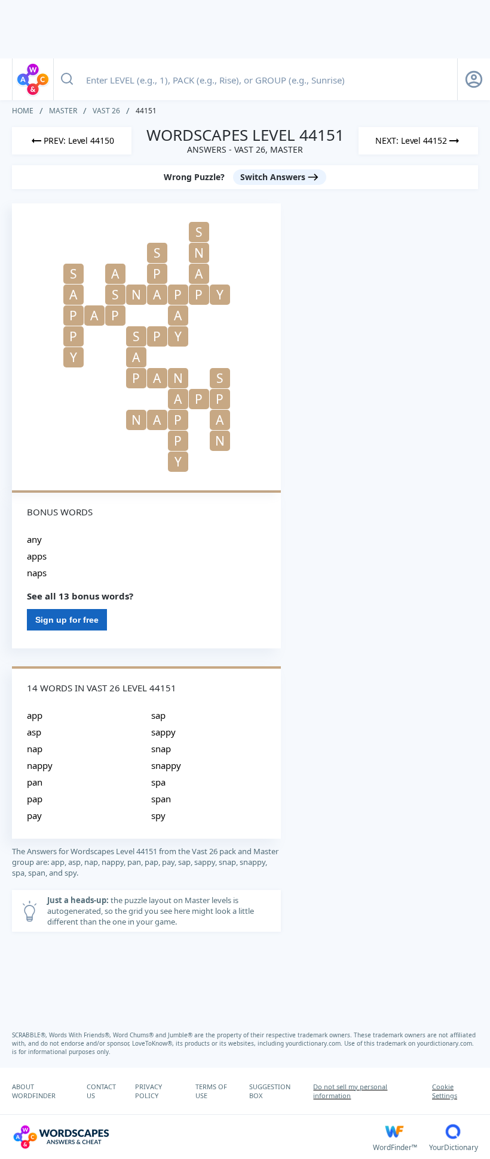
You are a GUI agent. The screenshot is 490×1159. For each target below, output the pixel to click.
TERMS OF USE (211, 1091)
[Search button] (67, 79)
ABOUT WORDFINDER (34, 1091)
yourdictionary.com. (315, 1043)
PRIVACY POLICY (148, 1091)
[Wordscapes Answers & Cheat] (33, 79)
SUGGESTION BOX (269, 1091)
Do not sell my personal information (350, 1091)
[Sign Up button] (474, 79)
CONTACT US (101, 1091)
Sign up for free (67, 620)
